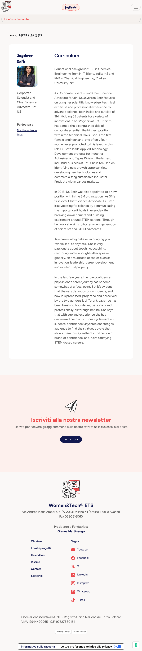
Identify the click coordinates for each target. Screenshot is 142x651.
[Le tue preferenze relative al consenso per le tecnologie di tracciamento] (136, 645)
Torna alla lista (30, 35)
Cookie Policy (79, 631)
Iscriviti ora (71, 439)
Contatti (36, 568)
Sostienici (71, 7)
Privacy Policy (63, 631)
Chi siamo (37, 541)
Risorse (35, 562)
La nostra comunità (16, 19)
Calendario (38, 555)
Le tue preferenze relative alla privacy (86, 646)
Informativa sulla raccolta (38, 646)
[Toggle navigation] (136, 7)
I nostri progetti (41, 548)
